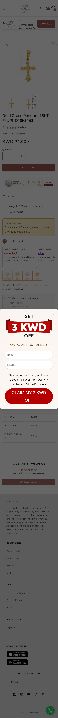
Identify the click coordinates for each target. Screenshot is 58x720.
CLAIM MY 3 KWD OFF (29, 396)
